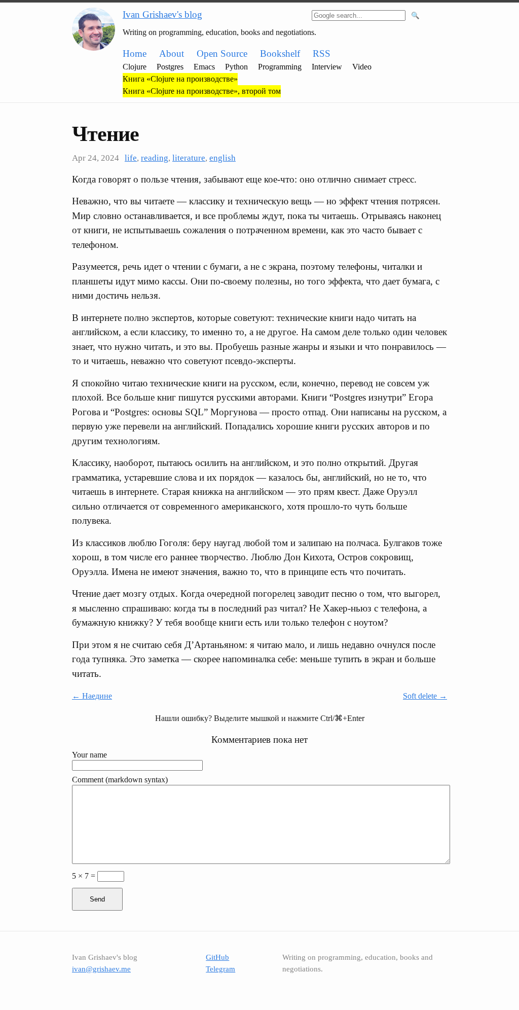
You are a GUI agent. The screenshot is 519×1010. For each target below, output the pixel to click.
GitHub (217, 957)
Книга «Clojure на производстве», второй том (202, 91)
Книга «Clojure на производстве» (180, 79)
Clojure (134, 66)
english (222, 158)
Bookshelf (280, 53)
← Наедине (92, 696)
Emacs (204, 66)
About (171, 53)
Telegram (220, 969)
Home (134, 53)
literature (188, 158)
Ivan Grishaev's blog (162, 14)
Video (362, 66)
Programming (280, 66)
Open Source (222, 53)
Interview (327, 66)
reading (154, 158)
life (131, 158)
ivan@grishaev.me (101, 969)
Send (97, 899)
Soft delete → (425, 696)
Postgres (170, 66)
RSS (321, 53)
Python (236, 66)
